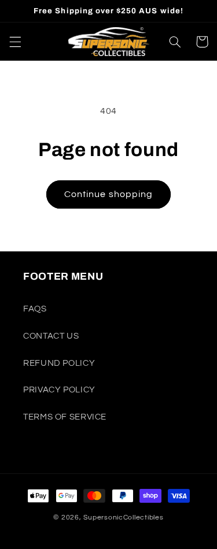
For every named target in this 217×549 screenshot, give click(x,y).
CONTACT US (51, 336)
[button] (15, 41)
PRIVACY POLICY (59, 389)
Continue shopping (108, 194)
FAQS (35, 309)
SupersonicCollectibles (123, 517)
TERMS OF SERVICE (64, 417)
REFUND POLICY (59, 363)
